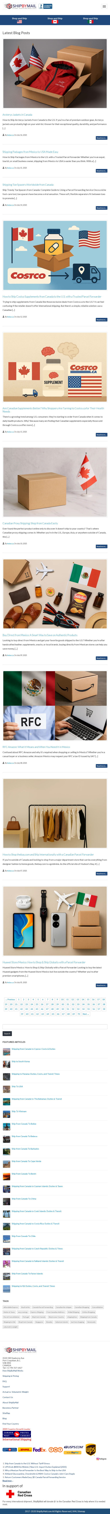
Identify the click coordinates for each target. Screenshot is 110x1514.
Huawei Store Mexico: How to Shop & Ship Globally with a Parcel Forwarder (44, 962)
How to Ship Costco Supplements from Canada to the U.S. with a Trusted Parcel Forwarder (52, 296)
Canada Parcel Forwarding (43, 1307)
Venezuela (91, 1322)
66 (58, 1014)
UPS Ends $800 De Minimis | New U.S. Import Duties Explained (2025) (36, 1467)
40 (11, 1009)
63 (43, 1014)
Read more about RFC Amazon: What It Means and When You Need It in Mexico (102, 766)
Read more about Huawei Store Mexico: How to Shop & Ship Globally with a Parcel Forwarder (102, 985)
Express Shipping (37, 1312)
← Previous (10, 999)
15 (88, 999)
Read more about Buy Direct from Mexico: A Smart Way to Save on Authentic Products (102, 658)
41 (16, 1009)
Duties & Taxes (9, 1312)
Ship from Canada (38, 1317)
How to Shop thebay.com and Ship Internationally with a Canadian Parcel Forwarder (48, 854)
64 (48, 1014)
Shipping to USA (9, 1322)
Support (6, 1386)
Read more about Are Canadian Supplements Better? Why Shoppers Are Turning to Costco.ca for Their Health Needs (102, 435)
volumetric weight (10, 1327)
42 (21, 1009)
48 (52, 1009)
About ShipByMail (10, 1402)
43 (26, 1009)
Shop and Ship (19, 18)
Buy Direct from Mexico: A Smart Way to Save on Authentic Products (40, 635)
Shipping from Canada (88, 1317)
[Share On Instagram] (101, 1458)
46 (42, 1009)
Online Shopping (88, 1312)
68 (68, 1014)
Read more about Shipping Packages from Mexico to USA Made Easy (102, 171)
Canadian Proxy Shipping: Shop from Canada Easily (30, 523)
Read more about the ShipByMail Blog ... (8, 1480)
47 (47, 1009)
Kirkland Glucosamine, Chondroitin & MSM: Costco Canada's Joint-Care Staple (40, 1474)
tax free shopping (77, 1322)
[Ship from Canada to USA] (10, 1449)
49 (57, 1009)
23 (26, 1004)
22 (21, 1004)
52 (73, 1009)
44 (32, 1009)
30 (63, 1004)
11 (67, 999)
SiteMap (6, 1413)
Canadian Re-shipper (64, 1307)
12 (72, 999)
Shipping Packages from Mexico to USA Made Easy (30, 151)
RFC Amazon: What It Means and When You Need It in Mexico (36, 746)
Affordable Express (11, 1307)
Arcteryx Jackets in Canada (17, 114)
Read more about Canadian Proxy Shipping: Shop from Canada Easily (102, 546)
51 (68, 1009)
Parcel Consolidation (11, 1317)
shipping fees (72, 1317)
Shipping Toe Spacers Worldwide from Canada (28, 184)
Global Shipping (73, 1312)
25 (37, 1004)
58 (104, 1009)
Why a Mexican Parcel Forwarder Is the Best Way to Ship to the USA (35, 1470)
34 (83, 1004)
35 (88, 1004)
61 (32, 1014)
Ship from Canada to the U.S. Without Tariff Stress (27, 1463)
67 (63, 1014)
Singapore (39, 1322)
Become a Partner (11, 1408)
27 (47, 1004)
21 (16, 1004)
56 (94, 1009)
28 (52, 1004)
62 (37, 1014)
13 (78, 999)
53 (78, 1009)
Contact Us (8, 1397)
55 (88, 1009)
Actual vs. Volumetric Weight (16, 1392)
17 (98, 999)
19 (6, 1004)
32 (73, 1004)
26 (42, 1004)
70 (79, 1014)
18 (103, 999)
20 (11, 1004)
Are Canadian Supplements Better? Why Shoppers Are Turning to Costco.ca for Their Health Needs (53, 410)
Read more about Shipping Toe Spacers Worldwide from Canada (102, 208)
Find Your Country (11, 1423)
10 (62, 999)
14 (83, 999)
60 (27, 1014)
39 (6, 1009)
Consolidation (97, 1307)
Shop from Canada (25, 1322)
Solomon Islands (61, 1322)
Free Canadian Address (56, 1312)
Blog (5, 1418)
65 (53, 1014)
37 (99, 1004)
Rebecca (10, 135)
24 (32, 1004)
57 (99, 1009)
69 (73, 1014)
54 (83, 1009)
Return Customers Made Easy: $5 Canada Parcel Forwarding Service (35, 1477)
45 (37, 1009)
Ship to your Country (56, 1317)
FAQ (5, 1381)
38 (104, 1004)
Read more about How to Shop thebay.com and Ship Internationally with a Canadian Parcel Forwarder (102, 874)
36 (94, 1004)
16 (93, 999)
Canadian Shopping (82, 1307)
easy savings (23, 1312)
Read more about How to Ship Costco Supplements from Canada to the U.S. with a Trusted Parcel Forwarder (102, 320)
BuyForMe (25, 1307)
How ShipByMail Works (13, 1370)
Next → (86, 1014)
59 (22, 1014)
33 (78, 1004)
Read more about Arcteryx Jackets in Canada (102, 138)
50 (63, 1009)
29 (57, 1004)
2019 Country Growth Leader (16, 1429)
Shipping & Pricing (11, 1376)
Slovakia (49, 1322)
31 (68, 1004)
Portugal (26, 1317)
